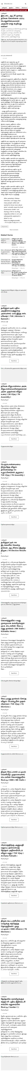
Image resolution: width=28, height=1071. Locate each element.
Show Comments (14, 230)
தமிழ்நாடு (4, 7)
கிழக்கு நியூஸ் (5, 400)
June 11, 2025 (19, 223)
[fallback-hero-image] (6, 241)
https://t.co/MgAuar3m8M (11, 220)
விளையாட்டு (25, 7)
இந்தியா (11, 7)
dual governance (5, 226)
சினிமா (17, 7)
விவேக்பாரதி (4, 322)
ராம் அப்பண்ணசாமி (6, 56)
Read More (14, 361)
